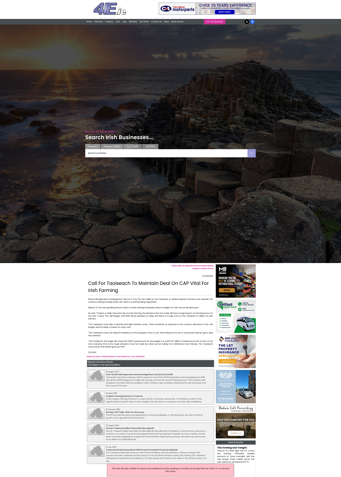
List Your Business (215, 21)
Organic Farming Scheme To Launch (124, 396)
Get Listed (144, 21)
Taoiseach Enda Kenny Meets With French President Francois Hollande (142, 449)
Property (109, 21)
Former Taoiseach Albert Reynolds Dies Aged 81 (130, 428)
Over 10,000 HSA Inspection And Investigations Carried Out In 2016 (139, 374)
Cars (118, 21)
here (95, 365)
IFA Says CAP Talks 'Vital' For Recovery (125, 412)
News (166, 21)
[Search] (251, 153)
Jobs (124, 21)
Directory (98, 21)
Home (89, 21)
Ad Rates (133, 21)
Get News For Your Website (131, 356)
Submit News (108, 356)
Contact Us (156, 21)
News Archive (177, 21)
